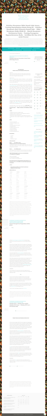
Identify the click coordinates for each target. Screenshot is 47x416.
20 (23, 402)
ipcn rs (12, 204)
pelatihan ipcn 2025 (27, 206)
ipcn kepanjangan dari (25, 202)
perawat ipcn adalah (23, 295)
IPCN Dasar (16, 202)
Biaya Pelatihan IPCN (22, 201)
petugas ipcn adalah (28, 295)
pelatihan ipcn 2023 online (25, 293)
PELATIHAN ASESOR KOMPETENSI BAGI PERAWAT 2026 (38, 146)
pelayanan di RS (13, 286)
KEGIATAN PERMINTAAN (36, 48)
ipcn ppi (18, 203)
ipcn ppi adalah (21, 203)
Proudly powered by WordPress (19, 414)
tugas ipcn (29, 213)
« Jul (18, 407)
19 (21, 402)
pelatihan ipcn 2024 (22, 206)
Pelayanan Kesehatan (21, 252)
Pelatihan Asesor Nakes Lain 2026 (38, 123)
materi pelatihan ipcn (16, 205)
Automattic (31, 414)
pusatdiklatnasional (36, 131)
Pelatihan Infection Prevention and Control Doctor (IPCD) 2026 (38, 136)
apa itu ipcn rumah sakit (17, 201)
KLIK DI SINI (25, 288)
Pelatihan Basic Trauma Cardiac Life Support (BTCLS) (38, 132)
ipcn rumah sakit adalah (28, 204)
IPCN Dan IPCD (13, 202)
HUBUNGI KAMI (18, 48)
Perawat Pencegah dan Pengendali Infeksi (18, 240)
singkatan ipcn (16, 213)
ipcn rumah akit (19, 204)
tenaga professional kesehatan (27, 264)
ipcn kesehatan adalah (23, 291)
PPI (10, 117)
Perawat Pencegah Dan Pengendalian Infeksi (16, 222)
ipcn (26, 201)
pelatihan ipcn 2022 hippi (14, 293)
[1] (45, 414)
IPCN (10, 346)
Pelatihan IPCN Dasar (20, 221)
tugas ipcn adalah (12, 214)
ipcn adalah (28, 201)
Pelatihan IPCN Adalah (13, 221)
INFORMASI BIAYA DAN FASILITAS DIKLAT (26, 48)
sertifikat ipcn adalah (12, 213)
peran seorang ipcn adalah (18, 295)
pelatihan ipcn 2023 (19, 293)
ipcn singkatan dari (12, 205)
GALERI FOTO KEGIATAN (11, 48)
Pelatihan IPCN (18, 206)
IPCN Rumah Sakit (12, 220)
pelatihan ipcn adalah (13, 294)
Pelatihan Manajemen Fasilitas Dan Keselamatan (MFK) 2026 (38, 140)
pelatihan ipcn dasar (18, 294)
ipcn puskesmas (25, 203)
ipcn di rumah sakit (20, 202)
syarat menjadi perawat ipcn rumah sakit (23, 213)
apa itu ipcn (12, 201)
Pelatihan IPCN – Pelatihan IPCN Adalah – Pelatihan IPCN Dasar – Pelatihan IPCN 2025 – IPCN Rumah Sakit (20, 305)
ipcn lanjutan (15, 203)
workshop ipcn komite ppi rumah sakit (24, 214)
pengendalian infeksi (17, 102)
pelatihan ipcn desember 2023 (24, 294)
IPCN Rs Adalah (15, 204)
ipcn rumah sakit (23, 204)
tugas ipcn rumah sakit (16, 214)
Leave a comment (12, 215)
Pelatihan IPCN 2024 (23, 220)
